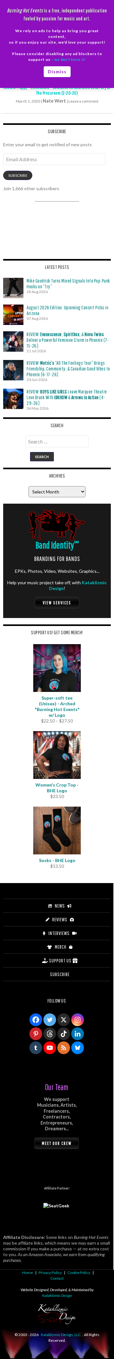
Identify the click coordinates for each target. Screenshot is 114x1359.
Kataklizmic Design (57, 1295)
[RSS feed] (63, 1047)
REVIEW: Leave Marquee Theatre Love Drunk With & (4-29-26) (67, 397)
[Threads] (49, 1033)
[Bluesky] (77, 1047)
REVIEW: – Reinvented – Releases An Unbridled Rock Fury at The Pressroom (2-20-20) (57, 90)
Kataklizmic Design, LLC (61, 1334)
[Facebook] (35, 1019)
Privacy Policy (50, 1272)
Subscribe (17, 175)
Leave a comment (83, 101)
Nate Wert (54, 101)
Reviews (59, 919)
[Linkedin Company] (77, 1033)
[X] (63, 1019)
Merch (60, 947)
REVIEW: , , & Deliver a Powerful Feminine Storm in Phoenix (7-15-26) (68, 340)
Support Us (60, 960)
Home (27, 1272)
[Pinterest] (35, 1033)
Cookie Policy (78, 1272)
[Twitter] (49, 1019)
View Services (57, 602)
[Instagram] (77, 1019)
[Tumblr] (35, 1047)
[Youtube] (49, 1047)
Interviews (59, 933)
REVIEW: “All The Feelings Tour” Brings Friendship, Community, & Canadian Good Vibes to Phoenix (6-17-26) (68, 368)
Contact (57, 1278)
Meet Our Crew (57, 1143)
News (60, 906)
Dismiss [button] (57, 71)
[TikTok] (63, 1033)
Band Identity (57, 544)
